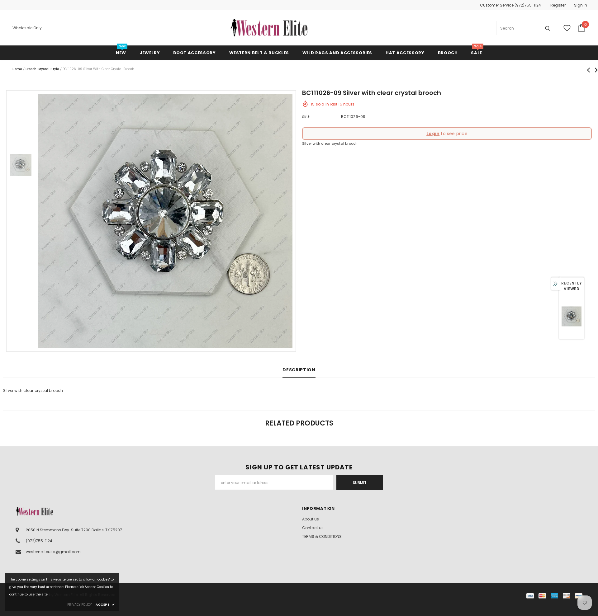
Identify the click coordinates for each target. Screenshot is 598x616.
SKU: (306, 116)
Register (558, 5)
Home (17, 69)
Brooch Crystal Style (42, 69)
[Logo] (269, 28)
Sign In (580, 5)
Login (432, 133)
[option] (165, 221)
